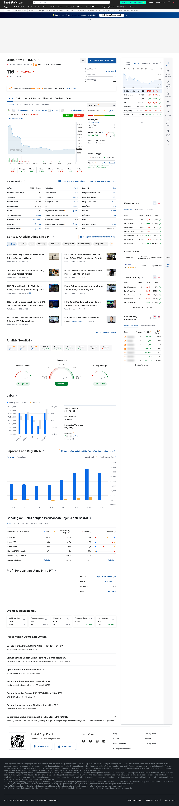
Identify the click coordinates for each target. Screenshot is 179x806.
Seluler (116, 739)
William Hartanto (77, 321)
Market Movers (131, 203)
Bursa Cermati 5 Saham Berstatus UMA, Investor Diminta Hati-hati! (83, 272)
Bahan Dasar (110, 581)
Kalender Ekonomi (92, 7)
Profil (19, 104)
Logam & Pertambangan (106, 576)
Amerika (91, 10)
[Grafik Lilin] (9, 110)
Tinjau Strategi (71, 88)
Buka (48, 560)
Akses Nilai (110, 71)
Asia (114, 10)
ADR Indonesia (81, 10)
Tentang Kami (150, 734)
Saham (8, 10)
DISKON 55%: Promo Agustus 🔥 (133, 2)
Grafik (19, 98)
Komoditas (146, 63)
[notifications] (169, 2)
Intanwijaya (57, 618)
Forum (68, 98)
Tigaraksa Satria (81, 618)
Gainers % (139, 209)
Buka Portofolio (119, 744)
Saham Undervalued (131, 10)
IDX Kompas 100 (130, 95)
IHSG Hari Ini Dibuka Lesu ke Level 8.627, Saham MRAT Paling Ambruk (26, 319)
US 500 (126, 103)
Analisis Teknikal (18, 340)
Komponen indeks (42, 104)
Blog (115, 734)
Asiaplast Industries (38, 618)
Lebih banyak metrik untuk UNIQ (102, 181)
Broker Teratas (131, 251)
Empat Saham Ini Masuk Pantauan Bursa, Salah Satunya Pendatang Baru (84, 288)
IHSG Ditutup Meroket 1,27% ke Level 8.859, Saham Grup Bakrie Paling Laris (25, 288)
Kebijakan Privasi (152, 800)
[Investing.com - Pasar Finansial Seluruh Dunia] (13, 2)
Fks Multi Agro (103, 618)
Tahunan (10, 457)
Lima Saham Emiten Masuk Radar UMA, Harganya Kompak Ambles (25, 272)
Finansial (47, 98)
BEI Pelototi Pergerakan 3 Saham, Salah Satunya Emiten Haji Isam (25, 256)
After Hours (60, 10)
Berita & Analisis (32, 98)
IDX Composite (129, 91)
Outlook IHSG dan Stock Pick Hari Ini (81, 317)
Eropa (98, 10)
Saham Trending (132, 277)
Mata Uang (128, 63)
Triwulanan (22, 457)
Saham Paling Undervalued (130, 318)
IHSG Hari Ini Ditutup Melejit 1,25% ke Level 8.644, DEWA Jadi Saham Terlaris (83, 256)
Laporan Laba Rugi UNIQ (24, 451)
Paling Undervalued (131, 325)
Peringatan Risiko (169, 800)
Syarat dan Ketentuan (134, 800)
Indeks (136, 63)
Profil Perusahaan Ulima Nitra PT (30, 570)
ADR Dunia (70, 10)
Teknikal (59, 98)
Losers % (149, 209)
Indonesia (31, 10)
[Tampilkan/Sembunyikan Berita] (62, 110)
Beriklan (148, 739)
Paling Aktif (128, 209)
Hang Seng (128, 110)
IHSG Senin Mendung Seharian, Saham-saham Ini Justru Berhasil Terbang (83, 304)
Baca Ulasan (167, 266)
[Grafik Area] (13, 110)
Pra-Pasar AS (50, 10)
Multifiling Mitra (14, 618)
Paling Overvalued (148, 325)
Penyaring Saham (108, 7)
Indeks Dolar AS (130, 114)
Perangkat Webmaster (122, 749)
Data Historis (28, 104)
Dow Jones (128, 107)
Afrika (120, 10)
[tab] (12, 348)
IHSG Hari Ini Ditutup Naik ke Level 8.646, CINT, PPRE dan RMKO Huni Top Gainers (26, 304)
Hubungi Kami (150, 744)
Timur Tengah (106, 10)
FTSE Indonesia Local (132, 99)
